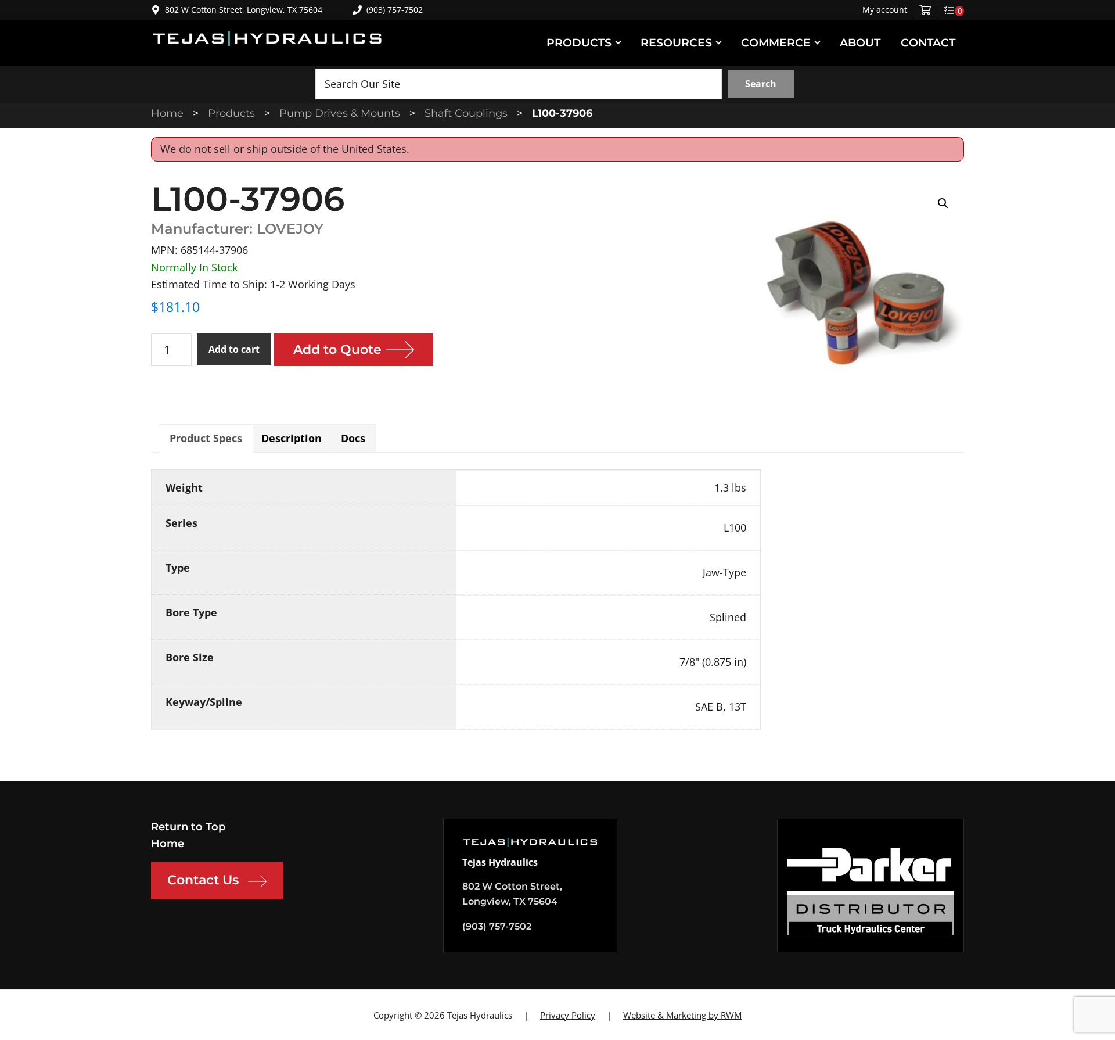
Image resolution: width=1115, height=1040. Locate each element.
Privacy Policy (567, 1015)
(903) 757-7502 (394, 9)
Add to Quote (337, 349)
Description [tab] (291, 438)
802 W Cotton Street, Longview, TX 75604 (243, 9)
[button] (943, 203)
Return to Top (188, 826)
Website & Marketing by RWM (682, 1015)
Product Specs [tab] (206, 438)
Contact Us (203, 880)
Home (167, 843)
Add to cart (234, 349)
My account (884, 10)
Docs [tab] (353, 438)
